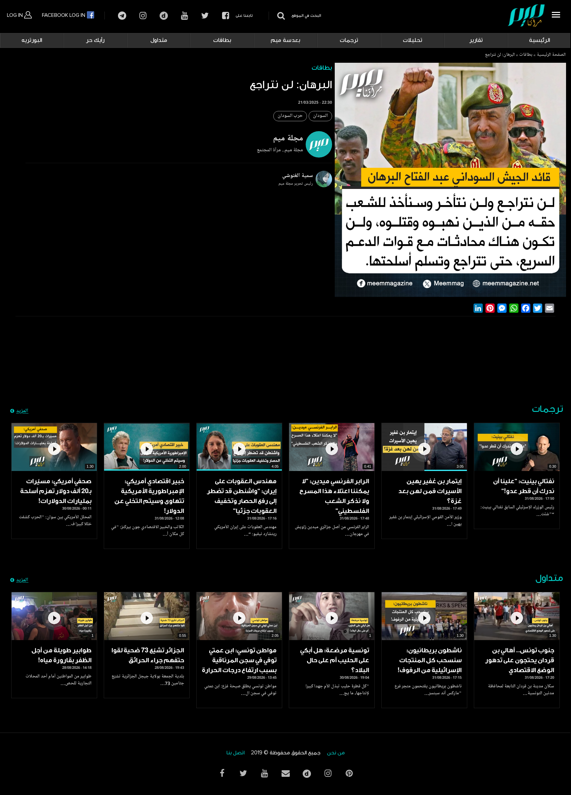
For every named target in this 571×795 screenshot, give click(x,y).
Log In (15, 15)
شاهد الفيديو (516, 447)
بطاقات (222, 40)
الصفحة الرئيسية (551, 55)
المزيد (22, 411)
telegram (122, 16)
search (280, 16)
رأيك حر (95, 40)
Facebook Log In (64, 15)
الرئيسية (539, 40)
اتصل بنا (235, 753)
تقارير (476, 40)
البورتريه (31, 40)
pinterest (349, 773)
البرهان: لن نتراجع (500, 55)
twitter (205, 16)
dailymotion (163, 16)
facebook (225, 16)
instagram (143, 16)
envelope (285, 773)
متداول (158, 40)
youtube (184, 16)
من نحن (336, 753)
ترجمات (349, 40)
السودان (320, 116)
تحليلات (412, 40)
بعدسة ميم (285, 40)
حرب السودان (290, 116)
